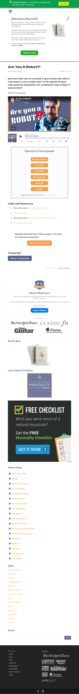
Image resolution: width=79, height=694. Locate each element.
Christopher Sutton (16, 71)
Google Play (40, 177)
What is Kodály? (18, 498)
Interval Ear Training (20, 483)
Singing (11, 618)
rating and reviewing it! (51, 195)
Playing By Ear (14, 570)
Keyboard (12, 614)
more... (11, 622)
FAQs (11, 660)
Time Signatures (18, 553)
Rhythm (11, 586)
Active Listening (15, 594)
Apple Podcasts (40, 159)
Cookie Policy (13, 669)
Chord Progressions (19, 523)
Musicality (68, 71)
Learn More (39, 310)
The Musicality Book (22, 223)
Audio (10, 598)
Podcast (61, 71)
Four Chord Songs (18, 508)
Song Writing (14, 602)
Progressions (14, 582)
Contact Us (12, 663)
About (11, 654)
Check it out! (29, 53)
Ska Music (15, 543)
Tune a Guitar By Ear (19, 518)
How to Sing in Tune (19, 503)
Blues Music (16, 538)
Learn (11, 657)
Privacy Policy (13, 666)
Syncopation (16, 513)
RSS (40, 189)
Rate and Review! (39, 243)
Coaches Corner (20, 213)
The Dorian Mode (18, 488)
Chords (11, 578)
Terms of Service (14, 672)
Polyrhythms (17, 558)
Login (11, 675)
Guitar (11, 610)
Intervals (12, 574)
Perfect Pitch (14, 590)
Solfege (15, 478)
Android (40, 165)
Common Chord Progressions (23, 528)
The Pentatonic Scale (20, 493)
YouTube (40, 171)
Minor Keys (16, 548)
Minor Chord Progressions (22, 533)
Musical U (48, 268)
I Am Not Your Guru (37, 208)
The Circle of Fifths (19, 473)
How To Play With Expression (41, 218)
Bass (10, 606)
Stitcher (40, 183)
